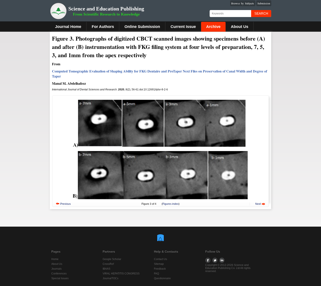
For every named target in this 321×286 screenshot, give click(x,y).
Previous (65, 203)
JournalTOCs (110, 278)
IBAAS (106, 268)
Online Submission (142, 26)
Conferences (59, 273)
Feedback (160, 268)
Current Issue (183, 26)
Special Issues (60, 278)
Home (55, 259)
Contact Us (160, 259)
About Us (239, 26)
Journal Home (68, 26)
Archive (213, 26)
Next (258, 203)
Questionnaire (162, 278)
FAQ (156, 273)
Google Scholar (112, 259)
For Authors (103, 26)
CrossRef (108, 263)
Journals (56, 268)
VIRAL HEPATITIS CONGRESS (121, 273)
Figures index (170, 203)
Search (261, 13)
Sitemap (159, 263)
